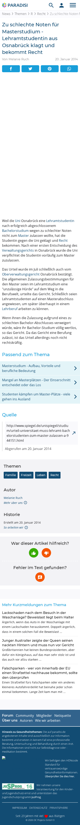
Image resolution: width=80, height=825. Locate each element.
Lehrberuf (9, 309)
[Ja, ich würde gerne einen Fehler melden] (40, 577)
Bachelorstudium (15, 230)
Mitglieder (44, 715)
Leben (41, 475)
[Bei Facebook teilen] (11, 68)
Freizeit (26, 475)
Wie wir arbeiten (47, 720)
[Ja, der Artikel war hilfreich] (33, 553)
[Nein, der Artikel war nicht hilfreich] (46, 553)
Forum (7, 715)
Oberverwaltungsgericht (21, 274)
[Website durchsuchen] (51, 5)
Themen (20, 14)
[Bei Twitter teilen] (30, 68)
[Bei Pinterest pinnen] (50, 68)
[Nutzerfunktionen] (61, 5)
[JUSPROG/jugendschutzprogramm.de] (18, 786)
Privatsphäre (59, 808)
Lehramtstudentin (60, 220)
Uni (17, 220)
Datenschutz (38, 808)
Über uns (9, 720)
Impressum (19, 808)
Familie (10, 475)
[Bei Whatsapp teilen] (69, 68)
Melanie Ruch (13, 498)
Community (25, 715)
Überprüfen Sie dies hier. (60, 776)
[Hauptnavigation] (73, 5)
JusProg (36, 797)
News (6, 14)
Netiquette (62, 715)
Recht (41, 14)
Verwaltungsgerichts (18, 250)
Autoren (26, 720)
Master (23, 235)
